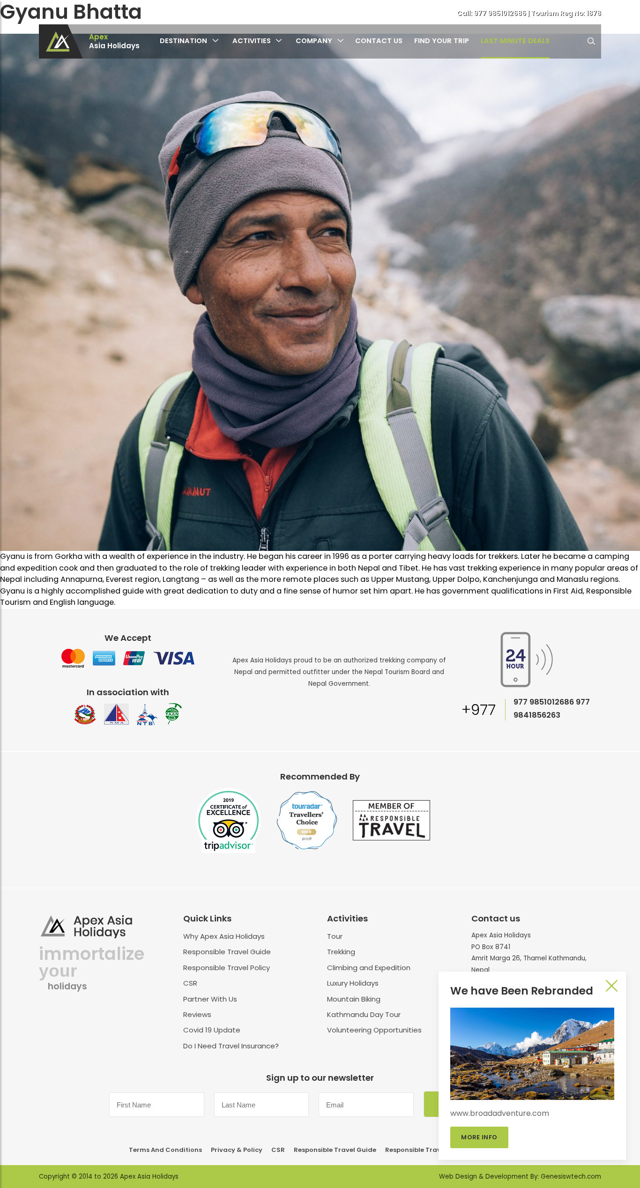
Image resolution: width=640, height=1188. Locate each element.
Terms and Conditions (165, 1149)
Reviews (197, 1014)
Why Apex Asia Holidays (224, 936)
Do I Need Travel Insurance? (231, 1046)
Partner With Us (210, 999)
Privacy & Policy (236, 1149)
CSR (190, 983)
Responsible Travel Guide (227, 952)
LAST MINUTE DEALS (515, 40)
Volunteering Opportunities (374, 1030)
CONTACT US (378, 40)
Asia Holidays (114, 41)
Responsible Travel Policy (226, 968)
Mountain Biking (353, 999)
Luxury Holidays (353, 983)
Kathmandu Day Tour (364, 1014)
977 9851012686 (501, 13)
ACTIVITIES (251, 40)
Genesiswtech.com (571, 1176)
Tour (334, 936)
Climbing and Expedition (368, 968)
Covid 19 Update (211, 1030)
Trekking (341, 952)
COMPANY (314, 40)
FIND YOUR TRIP (441, 40)
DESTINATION (183, 40)
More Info (479, 1137)
